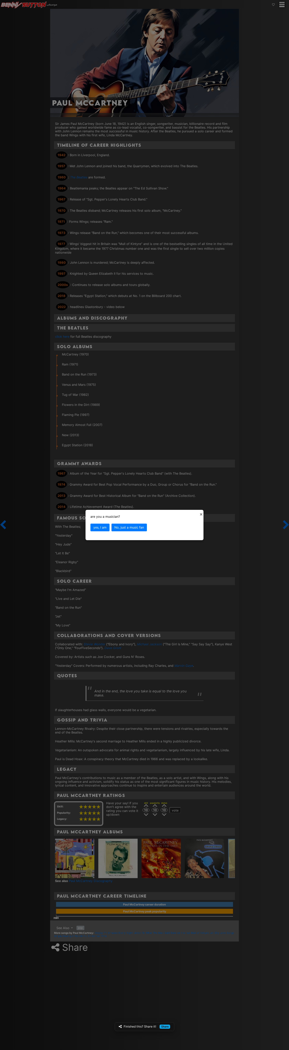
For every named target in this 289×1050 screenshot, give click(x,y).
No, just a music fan (129, 527)
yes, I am (100, 527)
